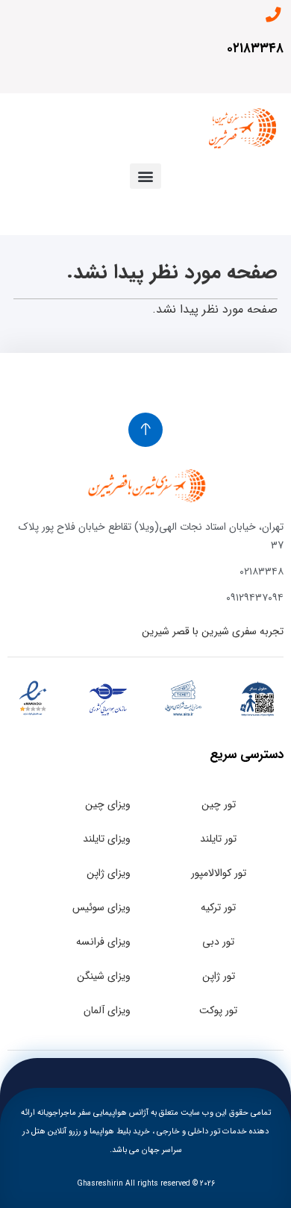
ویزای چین (108, 804)
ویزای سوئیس (101, 907)
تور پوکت (218, 1010)
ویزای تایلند (107, 838)
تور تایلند (218, 838)
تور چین (218, 804)
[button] (145, 176)
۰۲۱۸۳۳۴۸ (255, 48)
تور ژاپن (218, 976)
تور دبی (218, 941)
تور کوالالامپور (218, 873)
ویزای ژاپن (109, 873)
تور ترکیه (218, 907)
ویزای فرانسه (103, 941)
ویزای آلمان (107, 1010)
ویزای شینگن (104, 976)
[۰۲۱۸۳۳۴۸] (273, 14)
